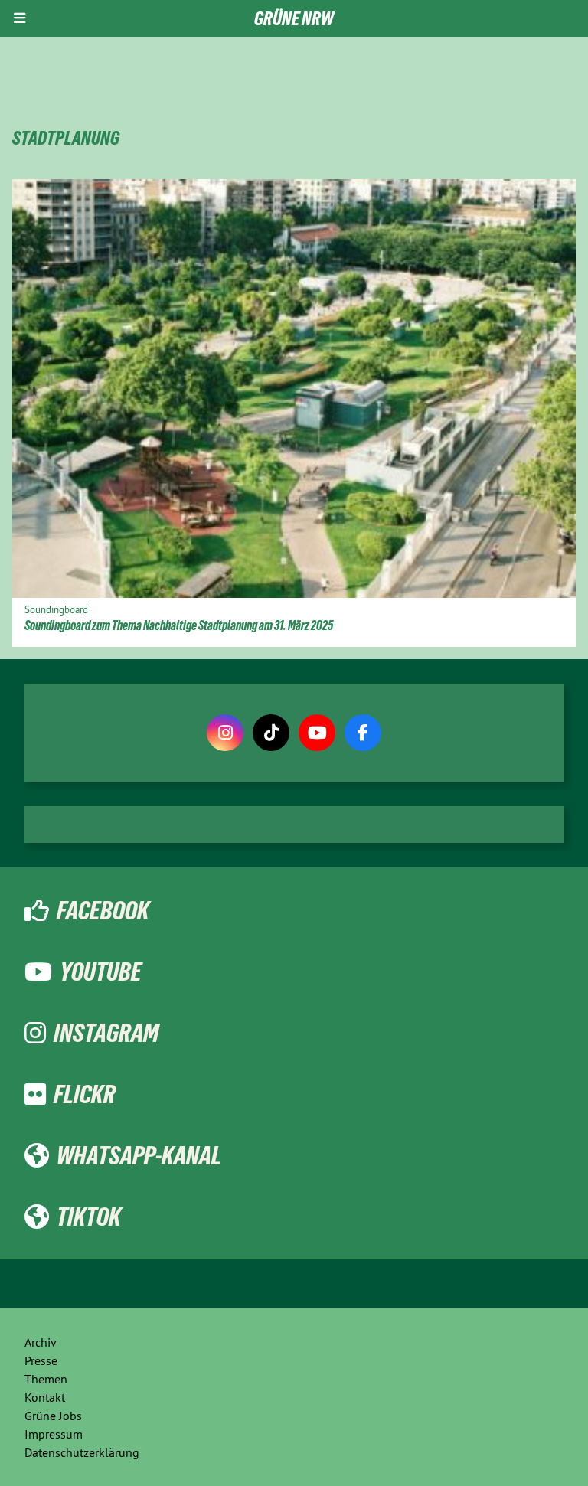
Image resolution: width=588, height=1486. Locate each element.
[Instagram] (225, 732)
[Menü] (19, 18)
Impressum (53, 1434)
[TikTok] (271, 732)
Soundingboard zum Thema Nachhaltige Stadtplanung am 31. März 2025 (178, 625)
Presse (40, 1360)
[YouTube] (317, 732)
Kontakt (44, 1397)
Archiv (40, 1342)
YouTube (101, 971)
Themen (45, 1378)
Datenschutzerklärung (81, 1452)
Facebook (103, 910)
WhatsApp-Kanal (139, 1155)
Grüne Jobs (53, 1415)
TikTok (89, 1216)
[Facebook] (363, 732)
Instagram (106, 1032)
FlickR (85, 1094)
